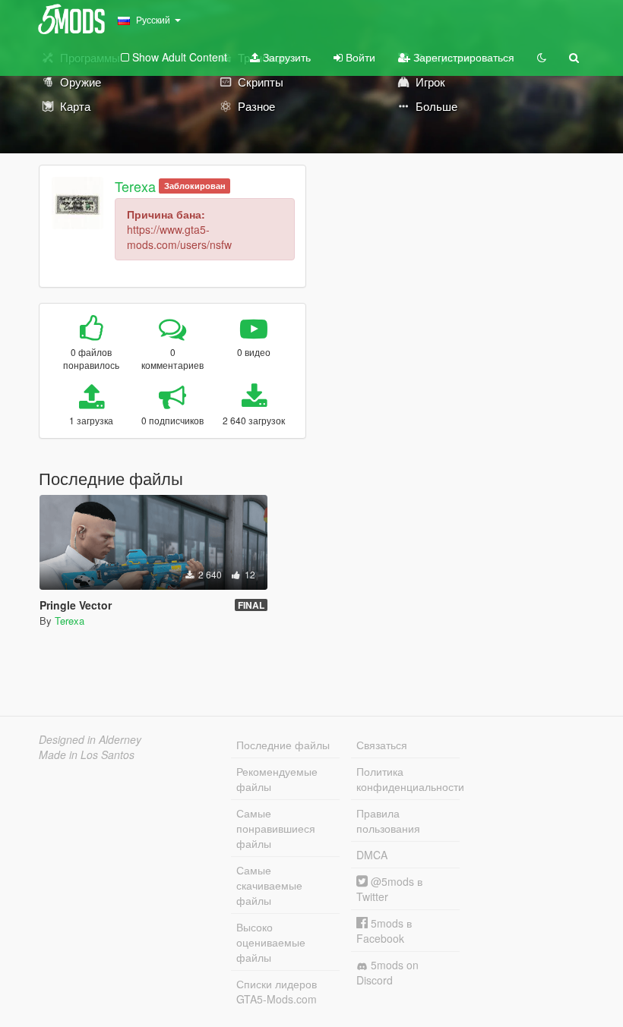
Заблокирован (195, 185)
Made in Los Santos (86, 754)
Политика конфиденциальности (408, 779)
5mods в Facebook (384, 930)
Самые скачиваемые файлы (269, 885)
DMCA (371, 854)
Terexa (135, 186)
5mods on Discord (387, 972)
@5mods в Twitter (389, 889)
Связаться (381, 744)
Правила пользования (388, 820)
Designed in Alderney (90, 739)
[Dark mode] (542, 57)
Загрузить (285, 57)
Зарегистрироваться (462, 57)
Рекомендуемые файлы (277, 779)
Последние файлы (283, 744)
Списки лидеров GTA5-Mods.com (276, 991)
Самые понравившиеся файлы (275, 828)
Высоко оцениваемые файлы (270, 942)
